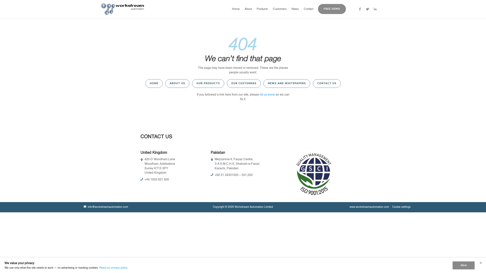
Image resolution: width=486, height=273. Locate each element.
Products (262, 9)
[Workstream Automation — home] (122, 9)
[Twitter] (367, 9)
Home (236, 9)
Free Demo (332, 9)
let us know (267, 94)
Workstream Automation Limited (254, 207)
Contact (308, 9)
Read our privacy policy (113, 268)
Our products (208, 83)
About (248, 9)
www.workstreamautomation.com (369, 207)
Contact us (326, 83)
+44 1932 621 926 (156, 179)
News (295, 9)
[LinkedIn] (375, 9)
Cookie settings (401, 207)
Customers (280, 9)
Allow (464, 265)
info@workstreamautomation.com (108, 207)
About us (177, 83)
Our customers (243, 83)
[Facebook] (360, 9)
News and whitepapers (287, 83)
